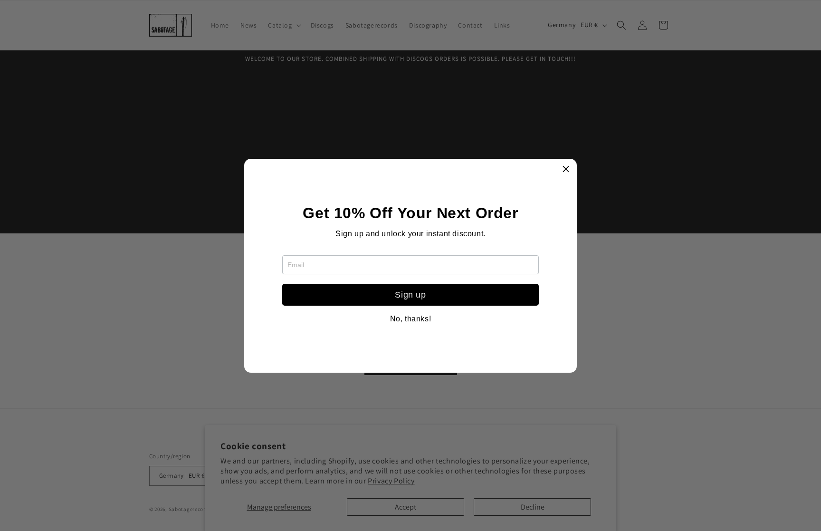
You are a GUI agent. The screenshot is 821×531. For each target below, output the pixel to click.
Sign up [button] (410, 294)
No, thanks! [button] (410, 319)
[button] (566, 170)
